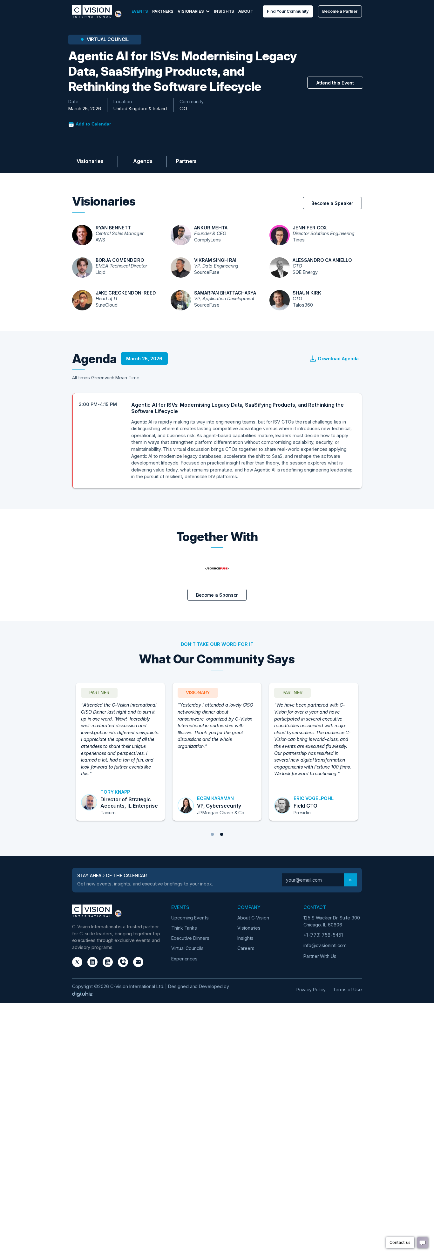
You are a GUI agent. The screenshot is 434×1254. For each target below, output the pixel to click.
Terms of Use (347, 989)
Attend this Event (335, 82)
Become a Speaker (332, 203)
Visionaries (90, 161)
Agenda (143, 161)
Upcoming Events (190, 917)
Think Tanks (184, 928)
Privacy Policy (311, 989)
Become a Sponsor (276, 161)
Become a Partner (339, 11)
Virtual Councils (187, 948)
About (245, 11)
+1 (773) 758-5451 (323, 935)
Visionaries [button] (191, 11)
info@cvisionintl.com (325, 945)
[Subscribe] (350, 879)
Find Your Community (287, 11)
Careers (245, 948)
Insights (224, 11)
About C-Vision (253, 917)
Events (140, 11)
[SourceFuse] (217, 568)
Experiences (184, 958)
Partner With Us (319, 956)
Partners (162, 11)
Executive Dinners (190, 938)
